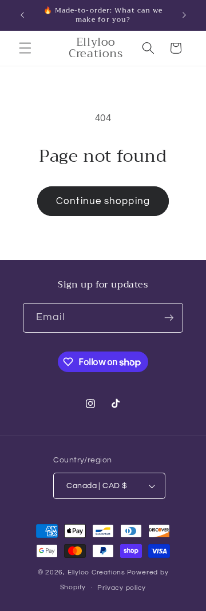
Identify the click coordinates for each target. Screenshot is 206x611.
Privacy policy (121, 588)
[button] (25, 48)
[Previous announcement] (22, 15)
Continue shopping (103, 201)
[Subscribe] (169, 318)
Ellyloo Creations (96, 572)
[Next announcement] (184, 15)
